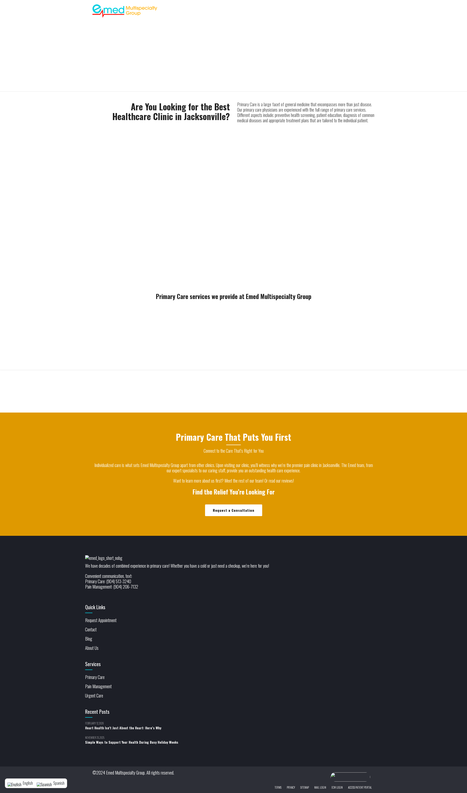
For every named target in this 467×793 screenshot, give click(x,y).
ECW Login (337, 787)
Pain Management (98, 686)
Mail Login (320, 787)
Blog (88, 638)
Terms (278, 787)
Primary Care (95, 677)
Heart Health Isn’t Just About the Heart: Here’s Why (123, 727)
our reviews (284, 480)
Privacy (291, 787)
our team (256, 480)
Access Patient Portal (360, 787)
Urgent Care (94, 695)
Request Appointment (101, 620)
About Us (92, 648)
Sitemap (304, 787)
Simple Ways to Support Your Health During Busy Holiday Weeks (131, 742)
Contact (91, 629)
